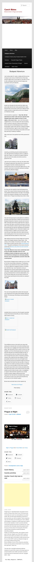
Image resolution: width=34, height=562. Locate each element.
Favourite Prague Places (16, 60)
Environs (7, 60)
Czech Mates (10, 9)
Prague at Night (10, 411)
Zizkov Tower (15, 66)
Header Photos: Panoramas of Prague (13, 63)
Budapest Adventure (10, 53)
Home (6, 50)
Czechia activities (10, 473)
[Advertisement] (18, 495)
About (11, 50)
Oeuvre (26, 63)
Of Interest (7, 66)
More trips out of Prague (17, 384)
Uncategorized (12, 465)
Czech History (9, 470)
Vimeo (26, 447)
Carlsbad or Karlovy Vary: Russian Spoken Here (15, 56)
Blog (16, 50)
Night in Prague (9, 447)
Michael (19, 414)
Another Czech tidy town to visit (13, 477)
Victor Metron (19, 447)
